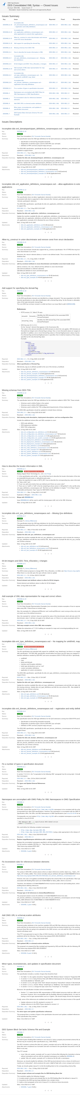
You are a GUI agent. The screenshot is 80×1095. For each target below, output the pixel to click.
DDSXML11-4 (7, 52)
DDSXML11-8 (7, 82)
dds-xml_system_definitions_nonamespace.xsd (35, 453)
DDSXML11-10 (7, 25)
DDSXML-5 (6, 108)
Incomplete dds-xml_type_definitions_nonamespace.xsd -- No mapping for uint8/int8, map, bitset (28, 75)
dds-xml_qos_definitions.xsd (29, 546)
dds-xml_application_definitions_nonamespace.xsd (36, 227)
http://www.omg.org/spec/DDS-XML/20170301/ (37, 832)
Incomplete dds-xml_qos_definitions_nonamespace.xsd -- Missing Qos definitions (29, 58)
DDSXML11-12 (7, 32)
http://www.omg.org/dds (45, 809)
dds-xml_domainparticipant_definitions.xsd (34, 169)
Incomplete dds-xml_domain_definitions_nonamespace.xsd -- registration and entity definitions (28, 82)
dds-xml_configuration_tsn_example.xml (33, 436)
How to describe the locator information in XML (28, 52)
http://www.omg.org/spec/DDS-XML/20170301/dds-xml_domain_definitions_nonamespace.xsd (46, 876)
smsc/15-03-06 (71, 813)
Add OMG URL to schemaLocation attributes (27, 103)
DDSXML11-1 (7, 88)
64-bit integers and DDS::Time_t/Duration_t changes (30, 64)
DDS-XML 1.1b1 (66, 25)
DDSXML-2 (6, 93)
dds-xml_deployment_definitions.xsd (32, 440)
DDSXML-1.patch (26, 904)
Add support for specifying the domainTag (27, 43)
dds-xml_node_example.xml (29, 449)
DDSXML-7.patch (26, 1087)
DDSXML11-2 (7, 75)
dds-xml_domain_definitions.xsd (31, 749)
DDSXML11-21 (7, 38)
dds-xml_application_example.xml (31, 229)
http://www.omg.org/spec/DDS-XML (33, 830)
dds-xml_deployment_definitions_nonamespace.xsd (37, 442)
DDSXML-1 (6, 98)
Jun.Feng (47, 474)
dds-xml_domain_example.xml (30, 373)
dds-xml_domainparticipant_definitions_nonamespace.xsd (39, 171)
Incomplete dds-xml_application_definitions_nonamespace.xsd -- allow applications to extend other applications (29, 32)
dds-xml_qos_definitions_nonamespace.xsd (34, 548)
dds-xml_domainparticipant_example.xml (33, 173)
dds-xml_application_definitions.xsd (32, 225)
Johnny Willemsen (30, 521)
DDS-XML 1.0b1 (54, 93)
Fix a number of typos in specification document (29, 88)
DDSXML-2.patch (26, 851)
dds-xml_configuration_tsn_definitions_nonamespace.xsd (38, 434)
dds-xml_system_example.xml (30, 379)
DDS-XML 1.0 (53, 25)
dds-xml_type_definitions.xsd (30, 694)
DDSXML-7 (6, 113)
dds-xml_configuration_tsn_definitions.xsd (34, 432)
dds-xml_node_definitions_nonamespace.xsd (35, 447)
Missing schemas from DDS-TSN (24, 47)
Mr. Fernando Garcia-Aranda (41, 136)
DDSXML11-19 (7, 43)
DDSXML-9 (6, 103)
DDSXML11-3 (7, 58)
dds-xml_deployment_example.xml (31, 444)
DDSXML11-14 (7, 47)
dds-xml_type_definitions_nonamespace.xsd (34, 275)
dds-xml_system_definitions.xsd (31, 451)
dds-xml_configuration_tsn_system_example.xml (36, 438)
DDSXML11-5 (7, 64)
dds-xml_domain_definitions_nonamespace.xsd (35, 371)
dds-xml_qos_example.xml (29, 550)
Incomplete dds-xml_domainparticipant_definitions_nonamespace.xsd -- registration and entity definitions (30, 24)
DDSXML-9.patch (26, 953)
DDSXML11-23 (7, 69)
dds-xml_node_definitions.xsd (30, 445)
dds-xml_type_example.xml (29, 277)
